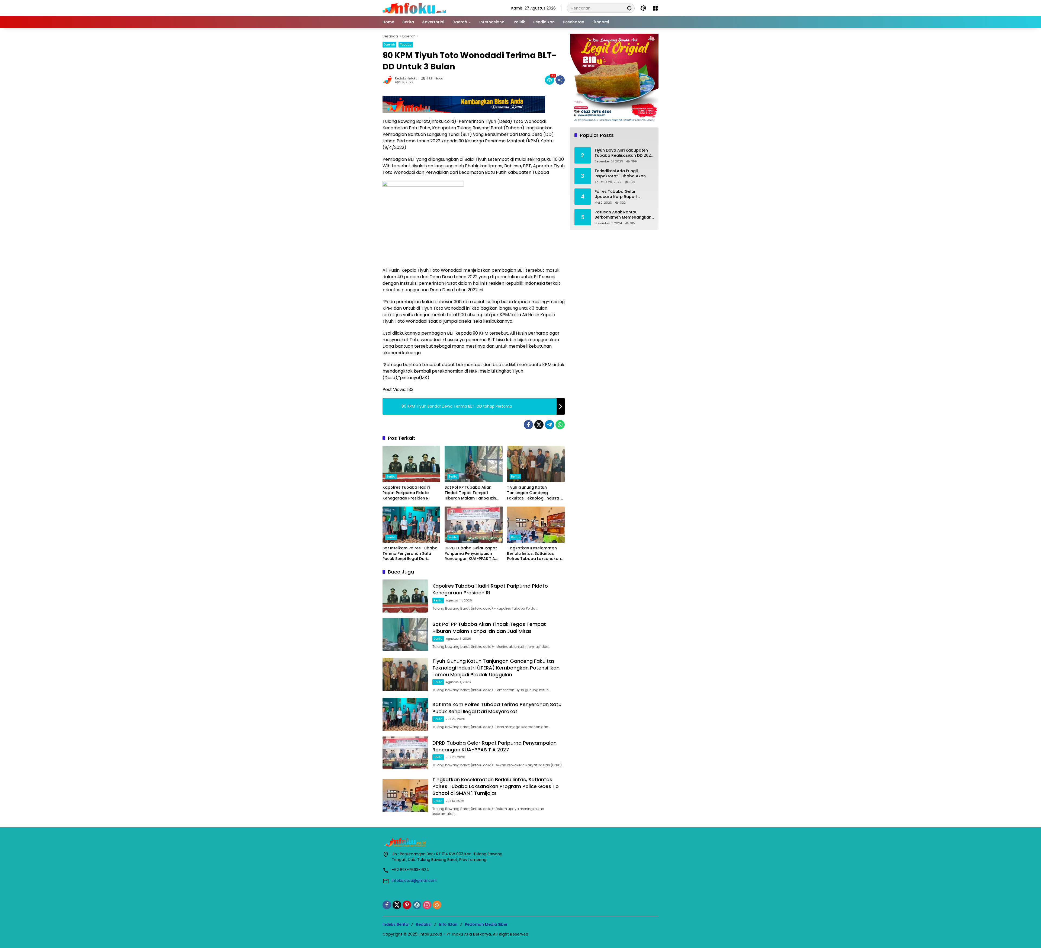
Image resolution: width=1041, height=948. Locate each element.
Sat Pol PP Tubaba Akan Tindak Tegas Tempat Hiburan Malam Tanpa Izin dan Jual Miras (470, 493)
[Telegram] (549, 424)
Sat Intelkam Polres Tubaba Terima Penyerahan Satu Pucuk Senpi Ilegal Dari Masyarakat (410, 554)
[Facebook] (528, 424)
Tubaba (406, 44)
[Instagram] (427, 905)
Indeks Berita (395, 924)
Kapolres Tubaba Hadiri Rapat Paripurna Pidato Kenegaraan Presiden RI (406, 493)
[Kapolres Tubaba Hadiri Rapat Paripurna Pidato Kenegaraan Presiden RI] (411, 464)
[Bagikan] (560, 80)
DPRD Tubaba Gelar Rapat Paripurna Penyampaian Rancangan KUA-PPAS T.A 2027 (471, 554)
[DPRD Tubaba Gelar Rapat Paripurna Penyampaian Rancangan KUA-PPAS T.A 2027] (473, 525)
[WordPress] (417, 905)
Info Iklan (448, 924)
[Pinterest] (407, 905)
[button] (629, 8)
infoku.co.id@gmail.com (414, 880)
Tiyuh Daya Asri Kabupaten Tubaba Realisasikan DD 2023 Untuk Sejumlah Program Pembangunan (624, 153)
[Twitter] (539, 424)
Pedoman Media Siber (486, 924)
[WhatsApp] (560, 424)
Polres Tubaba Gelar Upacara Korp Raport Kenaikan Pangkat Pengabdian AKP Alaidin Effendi (618, 194)
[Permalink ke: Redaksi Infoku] (389, 80)
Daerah (389, 44)
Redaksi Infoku (406, 78)
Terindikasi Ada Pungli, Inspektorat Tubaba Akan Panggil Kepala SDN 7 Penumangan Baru (620, 173)
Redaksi (423, 924)
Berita (391, 476)
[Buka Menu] (655, 8)
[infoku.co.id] (416, 8)
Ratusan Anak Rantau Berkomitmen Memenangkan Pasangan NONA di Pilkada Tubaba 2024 (623, 215)
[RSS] (437, 905)
